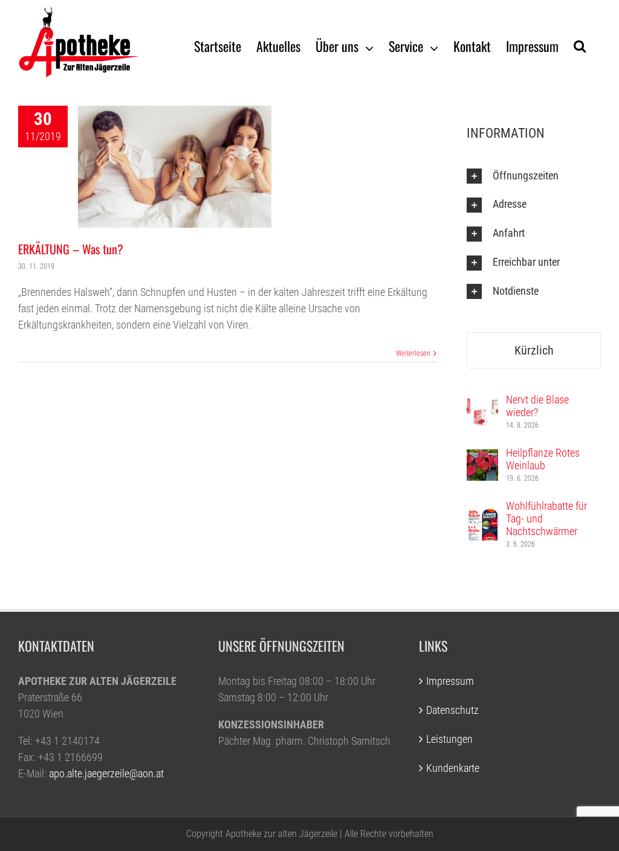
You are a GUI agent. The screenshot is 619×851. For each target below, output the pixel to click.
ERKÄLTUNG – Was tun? (70, 249)
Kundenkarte (452, 768)
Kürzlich (534, 350)
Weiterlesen (413, 353)
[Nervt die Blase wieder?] (482, 404)
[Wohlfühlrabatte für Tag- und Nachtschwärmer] (482, 517)
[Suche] (580, 45)
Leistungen (449, 739)
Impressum (450, 681)
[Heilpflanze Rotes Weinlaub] (482, 457)
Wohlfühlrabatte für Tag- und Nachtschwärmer (546, 518)
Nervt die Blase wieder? (537, 406)
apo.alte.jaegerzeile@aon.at (106, 773)
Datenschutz (452, 710)
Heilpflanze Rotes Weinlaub (543, 459)
